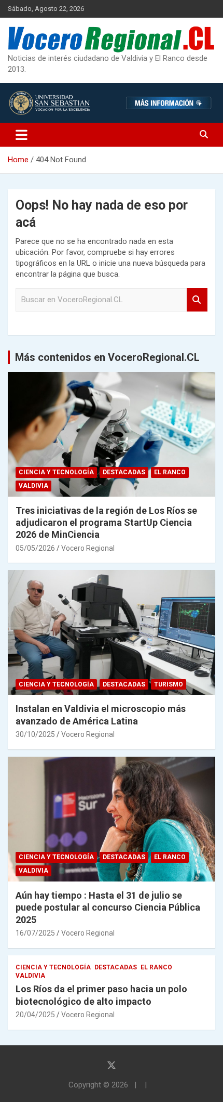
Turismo (168, 684)
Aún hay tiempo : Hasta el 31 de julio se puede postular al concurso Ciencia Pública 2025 (108, 907)
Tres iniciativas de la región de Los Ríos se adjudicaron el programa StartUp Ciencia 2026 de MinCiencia (106, 522)
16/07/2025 (35, 933)
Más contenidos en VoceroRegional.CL (107, 357)
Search (197, 300)
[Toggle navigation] (21, 135)
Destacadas (124, 472)
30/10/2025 (35, 734)
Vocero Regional (88, 548)
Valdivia (33, 485)
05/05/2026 (35, 548)
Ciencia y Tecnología (56, 472)
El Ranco (170, 472)
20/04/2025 (35, 1014)
